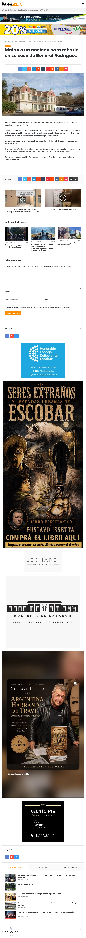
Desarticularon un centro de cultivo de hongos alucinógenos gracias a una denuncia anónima (42, 247)
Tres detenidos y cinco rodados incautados (13, 246)
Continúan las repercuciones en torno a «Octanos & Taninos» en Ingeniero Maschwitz (46, 876)
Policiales (15, 41)
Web (46, 299)
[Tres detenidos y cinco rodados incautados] (16, 234)
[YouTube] (12, 336)
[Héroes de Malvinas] (10, 887)
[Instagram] (16, 336)
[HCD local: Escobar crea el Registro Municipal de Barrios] (10, 897)
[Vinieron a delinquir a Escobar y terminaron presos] (69, 233)
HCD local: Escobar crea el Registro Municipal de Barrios (39, 894)
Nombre (8, 291)
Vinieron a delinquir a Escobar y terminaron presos (69, 244)
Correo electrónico (12, 299)
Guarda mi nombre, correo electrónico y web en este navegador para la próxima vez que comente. (39, 307)
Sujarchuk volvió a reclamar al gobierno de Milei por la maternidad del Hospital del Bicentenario (48, 904)
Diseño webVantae (10, 931)
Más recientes (15, 868)
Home (8, 41)
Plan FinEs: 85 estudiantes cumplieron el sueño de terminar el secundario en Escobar (47, 913)
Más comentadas (70, 868)
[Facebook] (7, 336)
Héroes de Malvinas (25, 884)
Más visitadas (43, 868)
